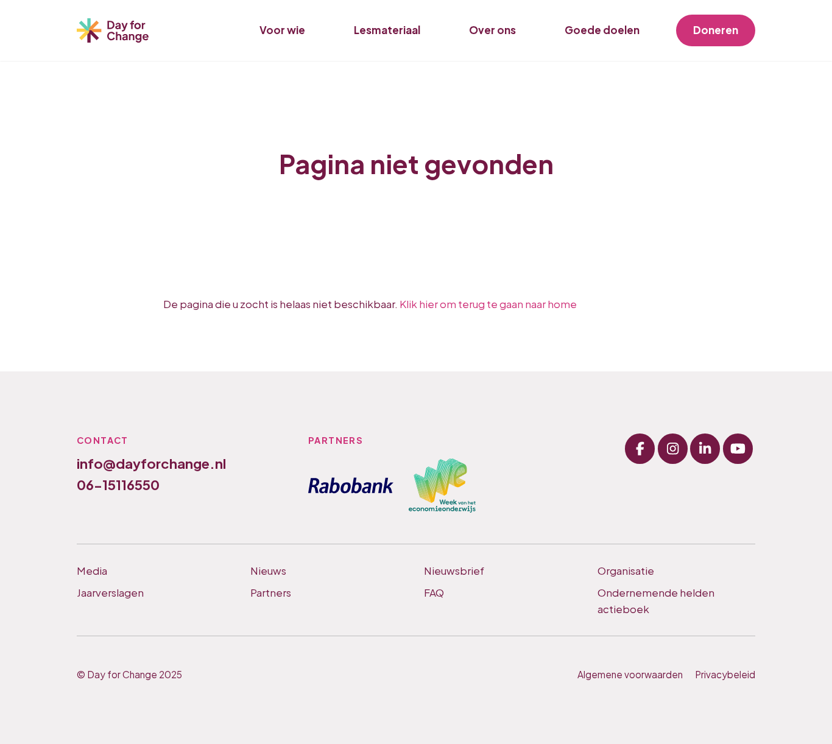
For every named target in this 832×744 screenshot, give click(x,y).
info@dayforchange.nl (151, 463)
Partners (270, 592)
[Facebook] (640, 448)
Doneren (715, 30)
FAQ (434, 592)
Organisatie (626, 570)
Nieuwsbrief (454, 570)
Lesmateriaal (387, 30)
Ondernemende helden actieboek (656, 601)
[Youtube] (738, 448)
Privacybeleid (725, 674)
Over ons (492, 30)
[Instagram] (673, 448)
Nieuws (268, 570)
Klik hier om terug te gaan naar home (488, 304)
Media (92, 570)
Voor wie (282, 30)
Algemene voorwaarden (630, 674)
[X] (705, 448)
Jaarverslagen (110, 592)
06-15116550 (118, 484)
